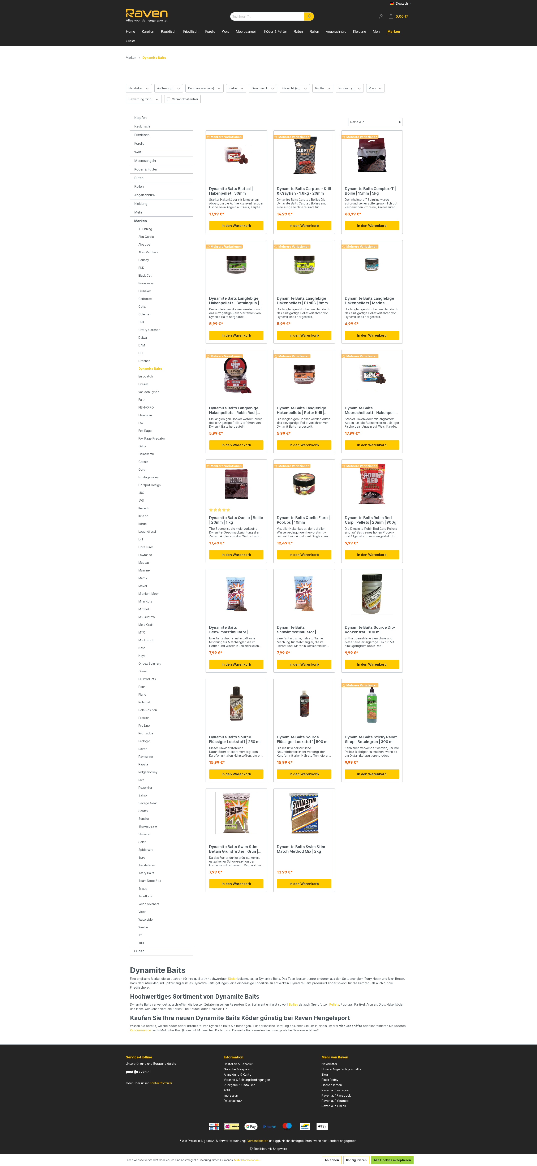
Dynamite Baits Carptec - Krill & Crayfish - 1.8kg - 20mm (304, 190)
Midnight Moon (148, 593)
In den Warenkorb (236, 226)
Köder (232, 978)
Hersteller (136, 88)
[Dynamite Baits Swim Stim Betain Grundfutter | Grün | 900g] (236, 813)
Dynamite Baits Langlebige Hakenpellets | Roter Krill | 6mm (301, 410)
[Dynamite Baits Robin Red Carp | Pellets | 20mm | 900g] (372, 484)
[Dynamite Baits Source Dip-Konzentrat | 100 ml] (372, 594)
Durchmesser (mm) (201, 88)
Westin (143, 927)
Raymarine (145, 756)
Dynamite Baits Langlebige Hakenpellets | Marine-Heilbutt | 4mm (369, 300)
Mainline (144, 570)
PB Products (147, 679)
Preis (373, 88)
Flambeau (145, 415)
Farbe (233, 88)
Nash (141, 648)
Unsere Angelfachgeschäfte (341, 1069)
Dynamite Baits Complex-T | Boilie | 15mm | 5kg (370, 190)
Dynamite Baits (150, 368)
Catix (142, 306)
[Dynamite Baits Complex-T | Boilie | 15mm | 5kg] (372, 155)
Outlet (139, 951)
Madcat (143, 562)
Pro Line (144, 725)
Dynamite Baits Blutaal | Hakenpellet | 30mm (231, 190)
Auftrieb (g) (166, 88)
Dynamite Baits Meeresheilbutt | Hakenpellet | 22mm (372, 410)
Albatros (144, 244)
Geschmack (260, 88)
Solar (142, 842)
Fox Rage (145, 430)
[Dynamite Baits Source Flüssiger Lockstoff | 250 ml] (236, 703)
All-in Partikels (148, 252)
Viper (142, 912)
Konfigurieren (356, 1160)
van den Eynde (148, 392)
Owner (143, 671)
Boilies (293, 1004)
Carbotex (145, 299)
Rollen (139, 186)
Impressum (231, 1095)
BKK (141, 267)
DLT (141, 353)
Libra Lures (146, 547)
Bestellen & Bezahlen (239, 1064)
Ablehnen (332, 1160)
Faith (141, 399)
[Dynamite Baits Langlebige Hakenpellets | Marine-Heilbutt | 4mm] (372, 265)
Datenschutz (233, 1100)
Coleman (144, 314)
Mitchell (143, 609)
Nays (141, 655)
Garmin (143, 461)
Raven (142, 749)
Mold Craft (146, 624)
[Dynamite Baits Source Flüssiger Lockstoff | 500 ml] (304, 703)
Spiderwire (146, 849)
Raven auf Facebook (336, 1095)
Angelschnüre (144, 195)
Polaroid (144, 702)
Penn (142, 686)
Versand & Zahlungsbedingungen (247, 1079)
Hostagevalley (148, 477)
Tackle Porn (146, 865)
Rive (141, 780)
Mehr (138, 212)
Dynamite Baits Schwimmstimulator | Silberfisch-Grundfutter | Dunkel (232, 629)
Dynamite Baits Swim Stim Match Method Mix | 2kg (301, 849)
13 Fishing (145, 229)
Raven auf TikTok (334, 1106)
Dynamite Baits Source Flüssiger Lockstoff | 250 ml (235, 739)
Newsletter (329, 1064)
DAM (141, 345)
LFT (141, 539)
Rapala (143, 764)
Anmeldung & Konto (237, 1074)
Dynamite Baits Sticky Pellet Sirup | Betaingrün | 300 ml (371, 739)
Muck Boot (146, 640)
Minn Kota (145, 601)
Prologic (144, 741)
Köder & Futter (145, 169)
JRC (141, 493)
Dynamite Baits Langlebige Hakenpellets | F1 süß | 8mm (302, 300)
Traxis (142, 888)
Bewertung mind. (141, 99)
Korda (142, 524)
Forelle (139, 143)
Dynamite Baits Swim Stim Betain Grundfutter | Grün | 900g (233, 849)
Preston (144, 718)
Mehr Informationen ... (247, 1160)
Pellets (334, 1004)
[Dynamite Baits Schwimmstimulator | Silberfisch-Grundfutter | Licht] (304, 594)
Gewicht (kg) (291, 88)
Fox (140, 423)
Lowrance (145, 555)
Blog (325, 1074)
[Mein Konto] (381, 16)
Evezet (143, 384)
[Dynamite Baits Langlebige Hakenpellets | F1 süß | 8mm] (304, 265)
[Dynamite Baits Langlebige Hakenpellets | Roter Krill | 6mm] (304, 374)
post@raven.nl (138, 1072)
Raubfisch (142, 126)
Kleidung (140, 204)
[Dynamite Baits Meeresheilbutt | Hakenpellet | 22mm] (372, 374)
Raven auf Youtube (335, 1100)
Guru (141, 469)
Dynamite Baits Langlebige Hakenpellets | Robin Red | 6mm (233, 410)
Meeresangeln (145, 161)
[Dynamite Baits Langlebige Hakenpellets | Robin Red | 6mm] (236, 374)
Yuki (141, 943)
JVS (141, 500)
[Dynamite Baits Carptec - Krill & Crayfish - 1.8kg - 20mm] (304, 155)
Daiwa (142, 337)
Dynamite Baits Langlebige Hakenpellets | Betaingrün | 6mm (234, 300)
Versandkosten (257, 1141)
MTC (141, 632)
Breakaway (146, 283)
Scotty (143, 811)
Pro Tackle (145, 733)
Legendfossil (147, 531)
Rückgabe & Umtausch (239, 1085)
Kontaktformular (161, 1083)
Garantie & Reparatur (239, 1069)
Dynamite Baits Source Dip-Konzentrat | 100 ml (370, 629)
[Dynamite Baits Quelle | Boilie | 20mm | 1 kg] (236, 484)
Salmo (142, 795)
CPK (141, 322)
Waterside (145, 919)
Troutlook (145, 896)
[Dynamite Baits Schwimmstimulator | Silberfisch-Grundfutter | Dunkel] (236, 594)
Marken (140, 221)
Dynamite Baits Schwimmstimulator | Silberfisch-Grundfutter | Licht (300, 629)
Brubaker (144, 291)
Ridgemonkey (148, 772)
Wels (137, 152)
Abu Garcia (146, 236)
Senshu (143, 818)
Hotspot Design (149, 485)
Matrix (142, 578)
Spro (141, 857)
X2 (140, 935)
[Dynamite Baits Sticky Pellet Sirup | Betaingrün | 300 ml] (372, 703)
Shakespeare (147, 826)
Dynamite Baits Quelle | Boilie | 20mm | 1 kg (236, 519)
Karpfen (140, 118)
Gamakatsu (146, 454)
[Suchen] (309, 16)
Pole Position (147, 710)
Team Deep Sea (149, 880)
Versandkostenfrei (185, 99)
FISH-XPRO (146, 407)
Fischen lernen (332, 1085)
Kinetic (143, 516)
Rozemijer (145, 787)
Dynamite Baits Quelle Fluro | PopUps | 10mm (303, 519)
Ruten (138, 178)
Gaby (142, 446)
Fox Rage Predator (151, 438)
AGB (227, 1090)
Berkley (143, 260)
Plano (142, 694)
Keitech (143, 508)
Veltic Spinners (148, 904)
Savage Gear (147, 803)
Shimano (144, 834)
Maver (142, 586)
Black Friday (330, 1079)
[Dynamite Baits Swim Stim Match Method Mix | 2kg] (304, 813)
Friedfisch (142, 135)
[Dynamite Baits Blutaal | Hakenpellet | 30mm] (236, 155)
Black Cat (145, 275)
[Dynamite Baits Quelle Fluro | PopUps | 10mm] (304, 484)
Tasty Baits (146, 873)
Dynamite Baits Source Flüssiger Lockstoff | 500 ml (302, 739)
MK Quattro (146, 617)
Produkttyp (347, 88)
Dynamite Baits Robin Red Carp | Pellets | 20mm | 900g (370, 519)
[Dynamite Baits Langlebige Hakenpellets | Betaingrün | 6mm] (236, 265)
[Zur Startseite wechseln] (147, 15)
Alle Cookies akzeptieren (392, 1160)
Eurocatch (145, 376)
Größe (320, 88)
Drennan (144, 361)
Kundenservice (140, 1030)
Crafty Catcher (149, 330)
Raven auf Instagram (336, 1090)
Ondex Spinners (149, 663)
